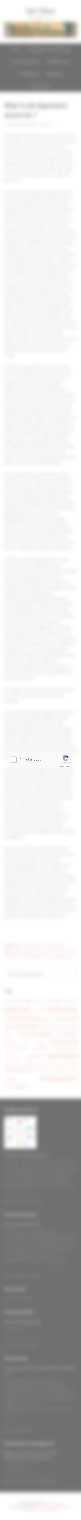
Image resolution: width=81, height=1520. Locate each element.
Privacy (61, 767)
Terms (67, 767)
